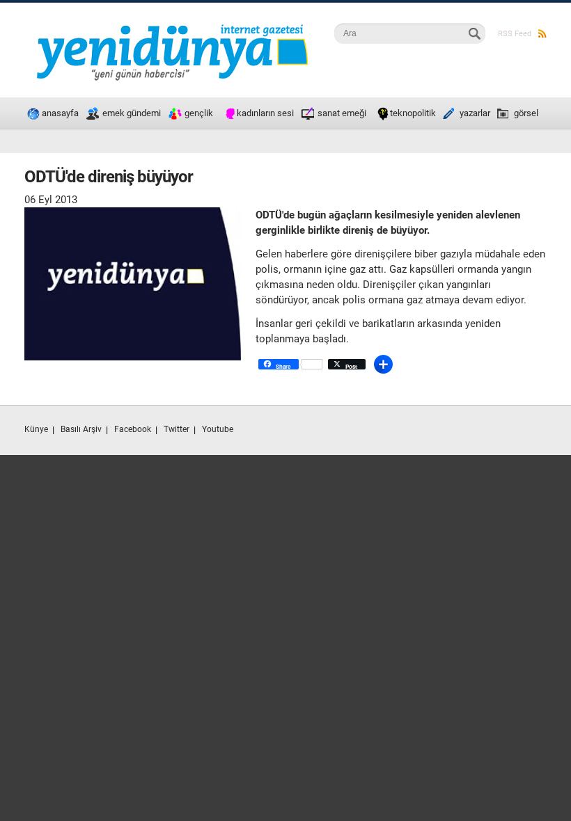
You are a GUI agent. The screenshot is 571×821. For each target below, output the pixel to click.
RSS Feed (514, 33)
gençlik (199, 113)
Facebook (132, 429)
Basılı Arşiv (81, 429)
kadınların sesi (265, 113)
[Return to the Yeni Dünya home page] (172, 24)
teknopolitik (413, 113)
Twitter (176, 429)
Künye (36, 429)
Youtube (217, 429)
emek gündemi (131, 113)
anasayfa (60, 113)
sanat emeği (342, 113)
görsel (526, 113)
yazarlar (475, 113)
